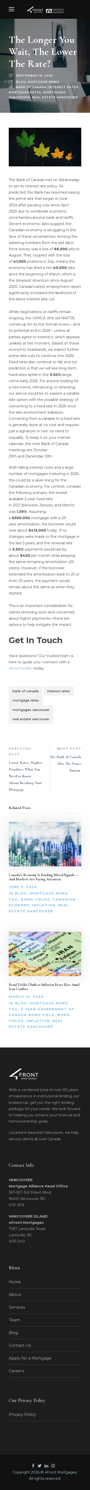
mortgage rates (25, 92)
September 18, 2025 (34, 75)
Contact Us (20, 1345)
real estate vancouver (55, 97)
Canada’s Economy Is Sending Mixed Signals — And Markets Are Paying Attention (43, 877)
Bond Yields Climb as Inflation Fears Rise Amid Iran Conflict (44, 987)
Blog (21, 82)
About (15, 1294)
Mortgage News (43, 82)
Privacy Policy (22, 1414)
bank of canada (31, 87)
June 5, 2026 (23, 887)
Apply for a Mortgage (30, 1358)
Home (15, 1281)
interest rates (63, 87)
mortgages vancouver (31, 710)
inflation (44, 905)
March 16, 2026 (26, 997)
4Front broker (21, 668)
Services (17, 1307)
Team (14, 1320)
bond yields (35, 899)
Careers (16, 1371)
